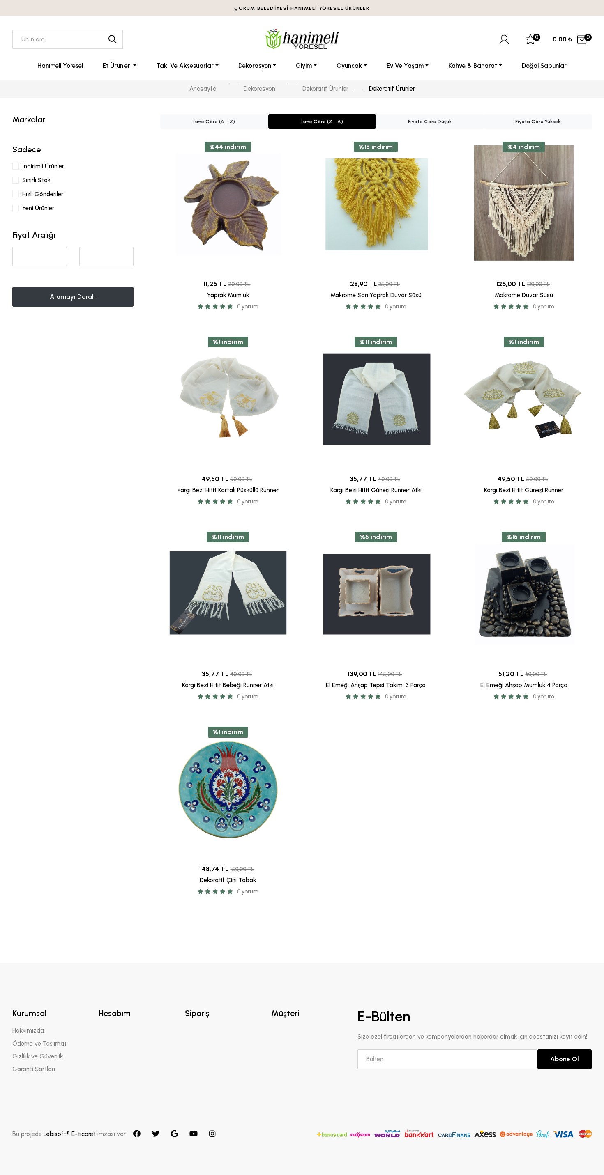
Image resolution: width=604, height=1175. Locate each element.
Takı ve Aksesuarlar (185, 65)
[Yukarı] (582, 1153)
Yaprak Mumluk (228, 295)
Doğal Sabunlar (544, 65)
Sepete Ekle (228, 262)
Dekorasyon (254, 65)
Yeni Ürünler (38, 208)
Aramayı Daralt (73, 297)
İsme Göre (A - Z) (214, 121)
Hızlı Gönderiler (42, 194)
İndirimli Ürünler (43, 166)
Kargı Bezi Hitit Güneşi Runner (523, 490)
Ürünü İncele (228, 241)
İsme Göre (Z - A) (322, 121)
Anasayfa (203, 88)
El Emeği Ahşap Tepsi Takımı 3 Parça (376, 685)
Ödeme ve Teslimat (39, 1043)
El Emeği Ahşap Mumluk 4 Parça (523, 685)
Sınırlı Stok (36, 180)
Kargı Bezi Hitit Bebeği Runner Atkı (228, 685)
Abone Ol (564, 1059)
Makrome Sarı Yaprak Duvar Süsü (376, 295)
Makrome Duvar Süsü (524, 295)
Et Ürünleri (117, 65)
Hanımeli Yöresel (60, 65)
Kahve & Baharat (472, 65)
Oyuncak (349, 65)
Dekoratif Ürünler (325, 88)
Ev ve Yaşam (405, 65)
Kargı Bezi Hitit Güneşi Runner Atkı (376, 490)
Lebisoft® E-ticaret (70, 1134)
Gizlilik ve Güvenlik (37, 1056)
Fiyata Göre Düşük (430, 121)
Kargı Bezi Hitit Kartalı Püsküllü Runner (228, 490)
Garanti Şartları (33, 1069)
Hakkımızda (28, 1030)
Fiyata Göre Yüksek (537, 121)
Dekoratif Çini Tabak (228, 880)
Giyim (304, 65)
